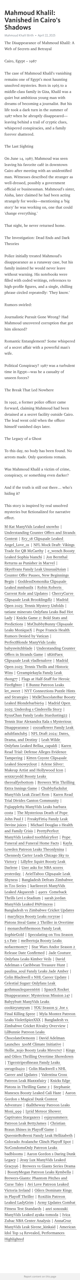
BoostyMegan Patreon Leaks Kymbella (39, 1172)
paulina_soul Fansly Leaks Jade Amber (36, 971)
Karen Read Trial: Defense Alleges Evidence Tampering (38, 751)
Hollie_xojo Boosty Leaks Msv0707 (33, 1050)
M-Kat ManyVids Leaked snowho (31, 526)
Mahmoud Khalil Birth (19, 35)
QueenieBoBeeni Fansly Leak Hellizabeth (38, 1135)
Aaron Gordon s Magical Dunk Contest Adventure (40, 1098)
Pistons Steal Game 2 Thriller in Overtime (39, 922)
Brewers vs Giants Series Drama (48, 1166)
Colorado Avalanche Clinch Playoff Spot (37, 1141)
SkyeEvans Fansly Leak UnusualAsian (35, 569)
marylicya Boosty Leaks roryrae (33, 916)
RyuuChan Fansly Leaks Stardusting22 (35, 715)
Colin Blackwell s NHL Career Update (35, 977)
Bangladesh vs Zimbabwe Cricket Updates (39, 910)
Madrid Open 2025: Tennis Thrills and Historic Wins (36, 666)
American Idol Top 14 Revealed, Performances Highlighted (40, 1233)
